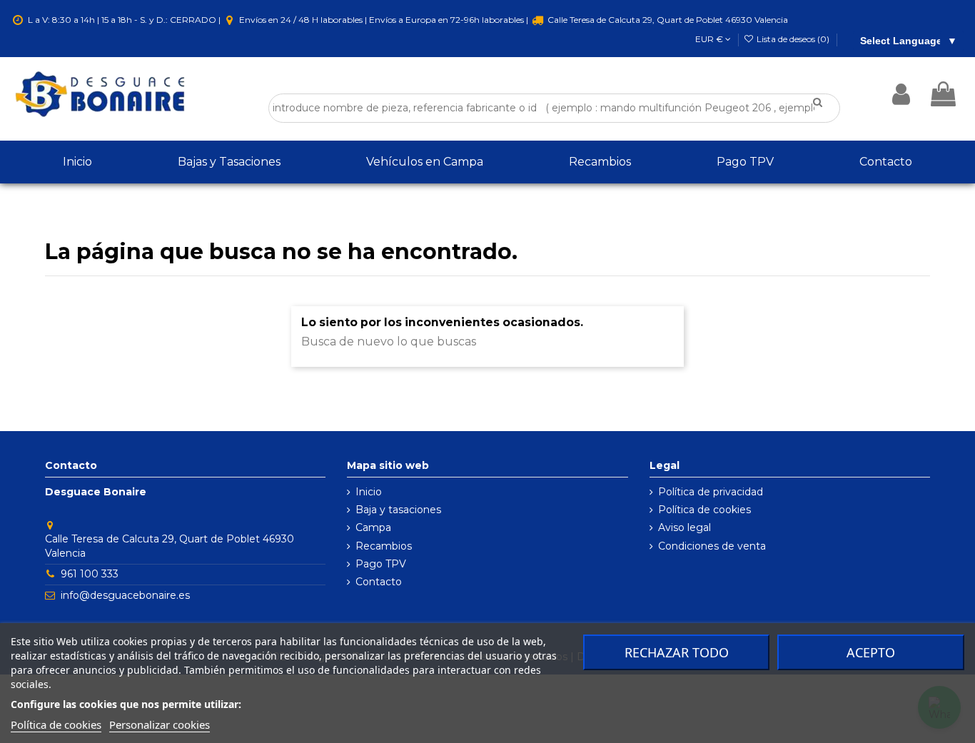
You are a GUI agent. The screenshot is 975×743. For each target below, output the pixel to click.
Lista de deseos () (793, 39)
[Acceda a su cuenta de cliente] (901, 94)
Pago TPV (380, 563)
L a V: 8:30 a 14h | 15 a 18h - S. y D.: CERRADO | (124, 19)
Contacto (378, 581)
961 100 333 (89, 573)
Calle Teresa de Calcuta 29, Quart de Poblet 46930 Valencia (666, 19)
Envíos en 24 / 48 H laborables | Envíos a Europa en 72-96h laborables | (383, 19)
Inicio (368, 491)
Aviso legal (684, 527)
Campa (373, 527)
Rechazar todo (677, 652)
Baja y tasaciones (398, 509)
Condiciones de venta (712, 546)
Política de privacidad (710, 491)
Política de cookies (704, 509)
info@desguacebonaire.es (125, 595)
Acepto (871, 652)
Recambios (383, 546)
